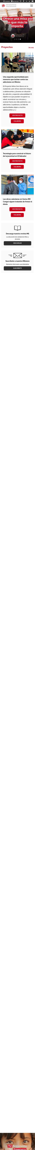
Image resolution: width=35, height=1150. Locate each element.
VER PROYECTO (17, 115)
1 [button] (14, 39)
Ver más (31, 47)
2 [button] (16, 39)
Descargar (17, 243)
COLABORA (17, 121)
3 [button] (18, 39)
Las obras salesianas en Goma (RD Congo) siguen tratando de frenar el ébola (17, 201)
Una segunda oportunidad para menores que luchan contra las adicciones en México (15, 79)
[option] (17, 26)
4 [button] (20, 39)
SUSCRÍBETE (17, 268)
